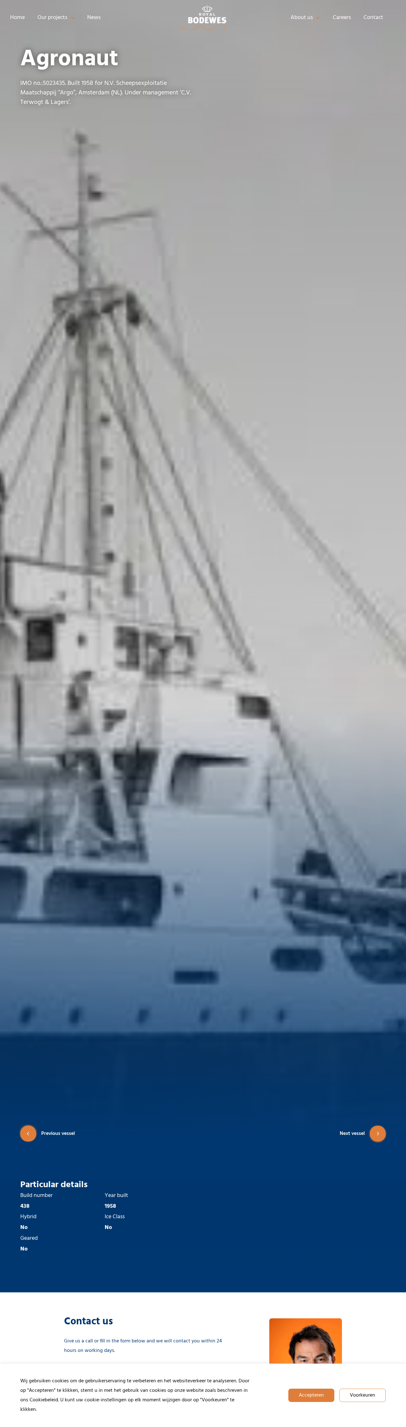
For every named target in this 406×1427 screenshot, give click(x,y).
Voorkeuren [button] (362, 1395)
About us (302, 17)
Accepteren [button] (311, 1395)
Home (17, 17)
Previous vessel (58, 1133)
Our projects (52, 17)
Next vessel (352, 1133)
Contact (373, 17)
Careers (342, 17)
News (94, 17)
